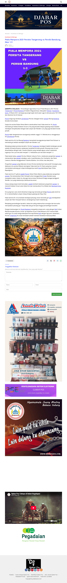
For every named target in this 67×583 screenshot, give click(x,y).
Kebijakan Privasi (20, 576)
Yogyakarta (55, 111)
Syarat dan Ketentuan (33, 576)
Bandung (21, 111)
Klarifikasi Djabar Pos (37, 574)
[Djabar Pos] (9, 1)
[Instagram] (38, 570)
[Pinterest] (32, 570)
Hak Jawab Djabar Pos (51, 574)
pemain (46, 119)
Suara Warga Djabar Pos (22, 574)
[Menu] (6, 1)
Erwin (45, 176)
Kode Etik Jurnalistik (46, 576)
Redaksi (10, 45)
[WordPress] (35, 570)
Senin (6, 113)
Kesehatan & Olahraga (11, 37)
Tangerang (8, 111)
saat (50, 198)
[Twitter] (29, 570)
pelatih (19, 156)
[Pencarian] (61, 2)
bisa (39, 168)
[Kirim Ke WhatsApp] (61, 261)
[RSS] (41, 570)
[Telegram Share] (57, 261)
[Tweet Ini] (51, 261)
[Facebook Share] (47, 261)
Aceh (39, 213)
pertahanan (25, 119)
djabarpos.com (37, 579)
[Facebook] (26, 570)
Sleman (49, 111)
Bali (56, 209)
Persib (16, 111)
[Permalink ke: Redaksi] (6, 45)
